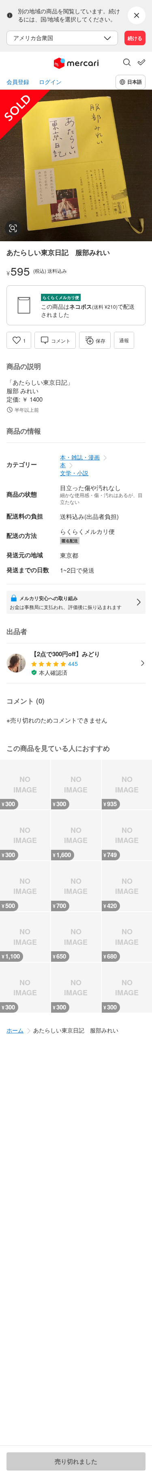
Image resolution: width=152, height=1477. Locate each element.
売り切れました (76, 1461)
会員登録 (17, 82)
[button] (127, 63)
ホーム (15, 1030)
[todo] (141, 62)
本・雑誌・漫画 (80, 457)
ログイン (50, 82)
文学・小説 (74, 473)
